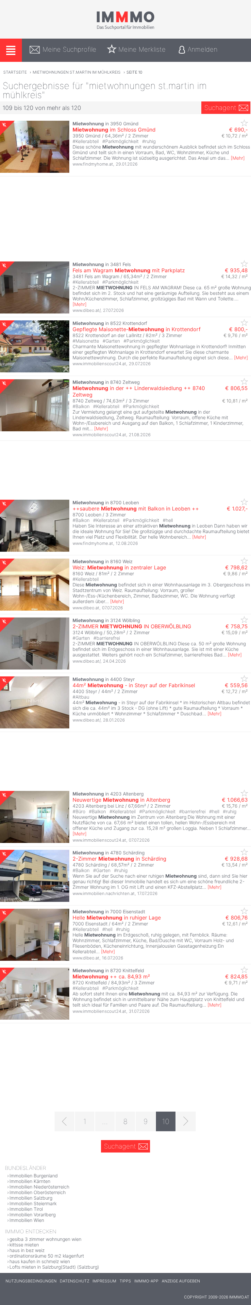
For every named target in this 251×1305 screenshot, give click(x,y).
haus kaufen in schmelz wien (39, 1261)
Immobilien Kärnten (29, 1181)
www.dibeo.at (86, 607)
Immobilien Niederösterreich (39, 1186)
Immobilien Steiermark (33, 1203)
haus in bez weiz (26, 1250)
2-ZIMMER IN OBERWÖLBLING (132, 626)
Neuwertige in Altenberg (121, 799)
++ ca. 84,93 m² (111, 976)
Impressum (104, 1280)
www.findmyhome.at (93, 164)
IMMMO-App (146, 1280)
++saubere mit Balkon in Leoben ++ (136, 508)
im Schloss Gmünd (114, 129)
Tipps (125, 1280)
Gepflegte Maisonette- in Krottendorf (137, 329)
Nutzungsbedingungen (31, 1280)
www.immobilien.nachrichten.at (104, 893)
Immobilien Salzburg (30, 1198)
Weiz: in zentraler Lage (119, 567)
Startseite (15, 72)
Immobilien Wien (26, 1220)
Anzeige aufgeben (181, 1280)
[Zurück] (64, 1121)
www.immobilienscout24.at (99, 363)
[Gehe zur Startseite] (125, 28)
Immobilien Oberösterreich (37, 1192)
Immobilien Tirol (26, 1209)
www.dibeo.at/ (86, 310)
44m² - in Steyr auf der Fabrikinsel (134, 685)
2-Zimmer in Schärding (119, 858)
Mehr (237, 158)
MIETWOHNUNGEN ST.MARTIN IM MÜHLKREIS (77, 72)
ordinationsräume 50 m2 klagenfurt (46, 1256)
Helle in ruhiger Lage (117, 917)
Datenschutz (74, 1280)
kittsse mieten (24, 1244)
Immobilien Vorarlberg (32, 1214)
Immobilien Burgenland (33, 1175)
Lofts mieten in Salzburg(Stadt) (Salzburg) (54, 1267)
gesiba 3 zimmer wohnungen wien (45, 1239)
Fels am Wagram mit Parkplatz (129, 270)
